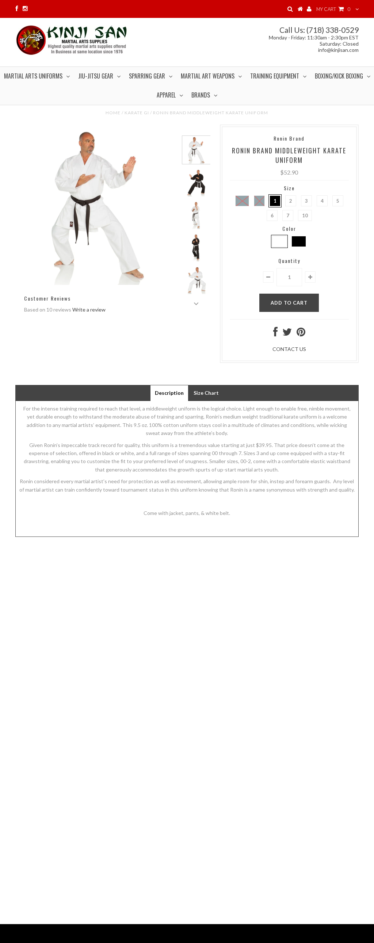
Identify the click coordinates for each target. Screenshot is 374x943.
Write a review (89, 309)
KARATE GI (137, 112)
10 (305, 215)
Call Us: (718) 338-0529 (319, 29)
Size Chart (206, 393)
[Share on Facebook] (275, 334)
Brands (200, 95)
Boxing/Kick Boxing (339, 76)
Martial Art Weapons (207, 76)
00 (242, 201)
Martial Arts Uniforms (33, 76)
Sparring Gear (147, 76)
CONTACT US (289, 349)
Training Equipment (274, 76)
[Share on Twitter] (287, 334)
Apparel (166, 95)
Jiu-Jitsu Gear (95, 76)
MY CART (333, 9)
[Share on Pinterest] (301, 334)
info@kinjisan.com (338, 50)
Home (113, 112)
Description (169, 393)
